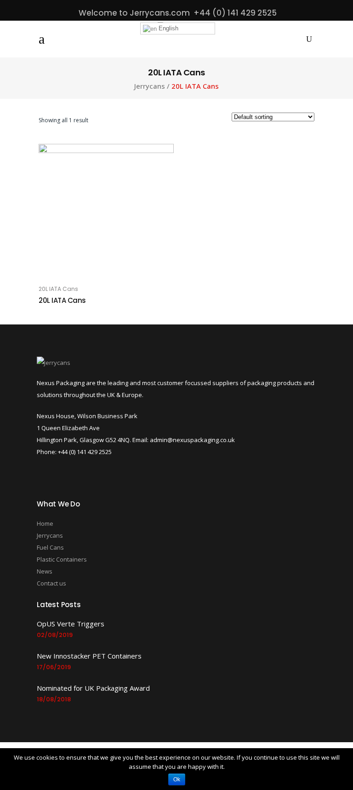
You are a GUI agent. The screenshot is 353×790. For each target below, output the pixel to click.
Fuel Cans (50, 547)
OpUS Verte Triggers (70, 623)
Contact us (51, 583)
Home (45, 523)
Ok (176, 779)
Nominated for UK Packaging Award (93, 688)
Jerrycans (149, 86)
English (167, 28)
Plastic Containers (62, 559)
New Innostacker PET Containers (89, 655)
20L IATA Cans (58, 289)
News (44, 571)
